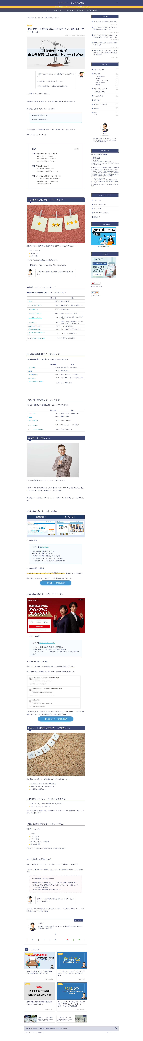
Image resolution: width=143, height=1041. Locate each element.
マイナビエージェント (35, 313)
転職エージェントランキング (45, 156)
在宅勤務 (106, 78)
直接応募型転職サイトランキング (46, 158)
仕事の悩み (69, 10)
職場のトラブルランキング (97, 286)
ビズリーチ (32, 367)
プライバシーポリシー (100, 204)
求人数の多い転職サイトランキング (46, 153)
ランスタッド (33, 322)
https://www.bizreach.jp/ (47, 643)
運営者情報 (97, 217)
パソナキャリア (33, 309)
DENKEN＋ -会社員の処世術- (71, 3)
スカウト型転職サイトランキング (46, 161)
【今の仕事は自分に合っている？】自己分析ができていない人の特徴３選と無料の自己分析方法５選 (105, 52)
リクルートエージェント (36, 305)
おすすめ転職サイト (105, 69)
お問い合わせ (97, 200)
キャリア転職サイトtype (36, 381)
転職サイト (57, 10)
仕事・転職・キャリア (105, 89)
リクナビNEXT (33, 374)
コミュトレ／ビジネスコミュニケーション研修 (106, 167)
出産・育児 (105, 100)
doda (30, 301)
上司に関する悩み (106, 76)
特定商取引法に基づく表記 (101, 212)
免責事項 (40, 1032)
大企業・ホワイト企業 (106, 80)
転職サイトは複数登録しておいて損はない (48, 176)
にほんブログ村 (95, 296)
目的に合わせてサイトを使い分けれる (47, 181)
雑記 (105, 112)
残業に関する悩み (106, 82)
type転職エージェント (35, 318)
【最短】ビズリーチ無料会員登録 (56, 719)
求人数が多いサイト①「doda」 (46, 168)
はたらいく (32, 378)
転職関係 (80, 10)
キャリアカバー (33, 420)
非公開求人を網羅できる (44, 183)
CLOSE (76, 148)
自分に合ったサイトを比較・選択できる (48, 178)
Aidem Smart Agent (35, 329)
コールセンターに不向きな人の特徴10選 (105, 21)
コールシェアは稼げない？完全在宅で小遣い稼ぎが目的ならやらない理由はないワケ (105, 36)
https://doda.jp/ (44, 547)
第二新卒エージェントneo (37, 338)
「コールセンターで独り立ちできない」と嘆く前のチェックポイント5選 (105, 28)
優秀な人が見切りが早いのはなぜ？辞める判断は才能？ (105, 44)
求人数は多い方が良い (42, 166)
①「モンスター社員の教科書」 (100, 154)
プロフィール (97, 208)
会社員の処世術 (92, 10)
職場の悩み (106, 85)
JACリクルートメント (35, 326)
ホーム (47, 10)
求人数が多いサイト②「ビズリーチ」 (47, 171)
